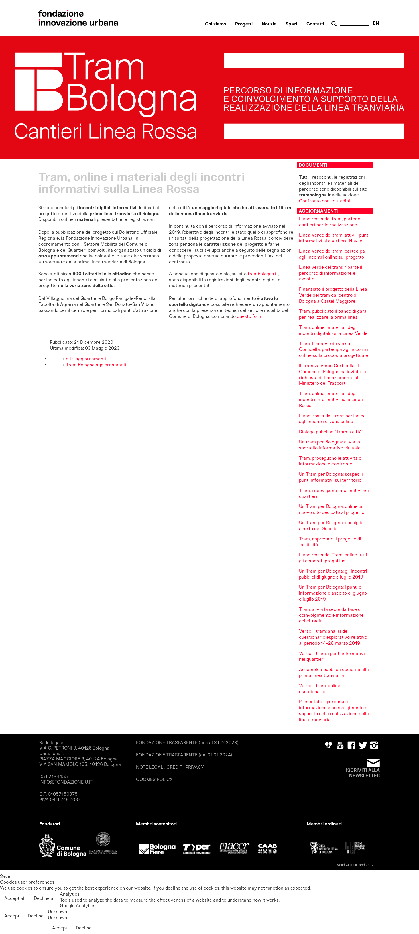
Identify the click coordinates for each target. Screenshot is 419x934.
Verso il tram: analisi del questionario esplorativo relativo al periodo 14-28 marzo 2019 (333, 637)
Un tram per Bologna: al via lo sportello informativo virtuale (330, 445)
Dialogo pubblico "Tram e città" (331, 431)
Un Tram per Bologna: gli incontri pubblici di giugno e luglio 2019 (333, 574)
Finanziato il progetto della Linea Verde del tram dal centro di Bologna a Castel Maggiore (333, 295)
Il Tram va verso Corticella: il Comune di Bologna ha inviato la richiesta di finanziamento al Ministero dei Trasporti (332, 374)
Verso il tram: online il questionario (321, 688)
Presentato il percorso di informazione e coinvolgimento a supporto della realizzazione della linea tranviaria (334, 710)
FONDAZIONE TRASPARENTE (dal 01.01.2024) (184, 755)
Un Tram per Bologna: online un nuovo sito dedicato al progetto (331, 509)
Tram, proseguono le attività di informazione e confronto (331, 461)
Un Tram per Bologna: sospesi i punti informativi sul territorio (331, 477)
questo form (250, 316)
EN (376, 23)
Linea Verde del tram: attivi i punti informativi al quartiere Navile (334, 238)
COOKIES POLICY (154, 779)
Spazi (291, 24)
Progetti (244, 24)
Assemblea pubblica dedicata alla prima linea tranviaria (334, 672)
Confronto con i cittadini (324, 201)
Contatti (315, 24)
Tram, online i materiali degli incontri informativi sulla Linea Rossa (331, 399)
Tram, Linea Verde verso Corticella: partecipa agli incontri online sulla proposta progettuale (333, 349)
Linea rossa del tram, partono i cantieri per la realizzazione (331, 221)
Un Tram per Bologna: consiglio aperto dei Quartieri (331, 525)
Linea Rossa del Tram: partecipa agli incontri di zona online (332, 418)
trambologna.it (263, 273)
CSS (369, 865)
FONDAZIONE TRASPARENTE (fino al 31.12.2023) (187, 742)
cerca (335, 24)
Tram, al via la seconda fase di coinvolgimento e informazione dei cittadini (331, 615)
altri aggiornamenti (85, 358)
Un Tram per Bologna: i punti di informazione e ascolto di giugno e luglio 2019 (333, 593)
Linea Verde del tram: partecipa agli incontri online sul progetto (332, 254)
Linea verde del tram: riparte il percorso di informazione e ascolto (330, 273)
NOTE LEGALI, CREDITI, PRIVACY (170, 767)
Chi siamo (215, 24)
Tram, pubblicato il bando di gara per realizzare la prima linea (333, 314)
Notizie (269, 24)
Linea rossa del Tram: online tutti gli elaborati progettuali (333, 557)
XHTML (352, 865)
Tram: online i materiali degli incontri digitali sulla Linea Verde (333, 330)
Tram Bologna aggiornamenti (95, 364)
